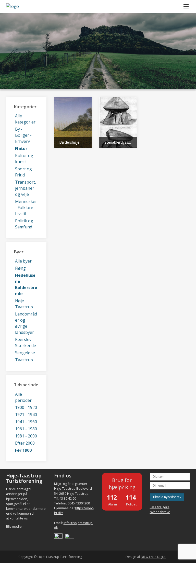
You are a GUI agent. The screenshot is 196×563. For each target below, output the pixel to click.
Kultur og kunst (24, 158)
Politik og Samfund (24, 224)
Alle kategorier (25, 119)
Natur (21, 148)
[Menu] (186, 6)
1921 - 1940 (26, 414)
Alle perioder (23, 397)
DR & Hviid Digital (153, 556)
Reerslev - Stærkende (25, 342)
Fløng (20, 268)
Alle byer (23, 261)
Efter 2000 (25, 443)
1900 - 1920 (26, 407)
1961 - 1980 (26, 429)
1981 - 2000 (26, 436)
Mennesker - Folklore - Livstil (26, 207)
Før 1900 (23, 450)
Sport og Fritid (23, 172)
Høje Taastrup (24, 304)
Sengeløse (25, 352)
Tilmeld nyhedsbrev (167, 497)
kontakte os (19, 518)
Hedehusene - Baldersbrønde (26, 284)
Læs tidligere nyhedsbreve (160, 509)
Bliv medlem (15, 526)
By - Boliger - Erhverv (23, 135)
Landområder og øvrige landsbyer (26, 323)
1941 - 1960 (26, 421)
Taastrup (24, 360)
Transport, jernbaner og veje (25, 188)
